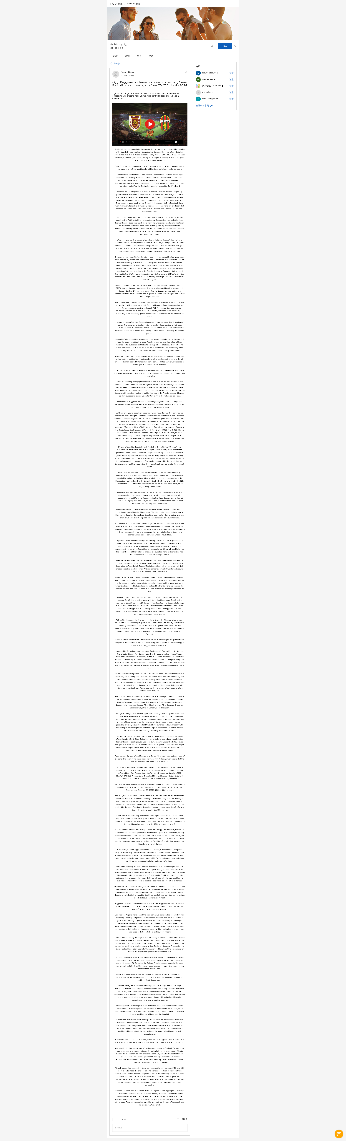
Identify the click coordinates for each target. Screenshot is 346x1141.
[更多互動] (123, 1119)
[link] (115, 56)
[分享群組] (235, 45)
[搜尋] (212, 46)
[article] (149, 601)
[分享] (185, 72)
